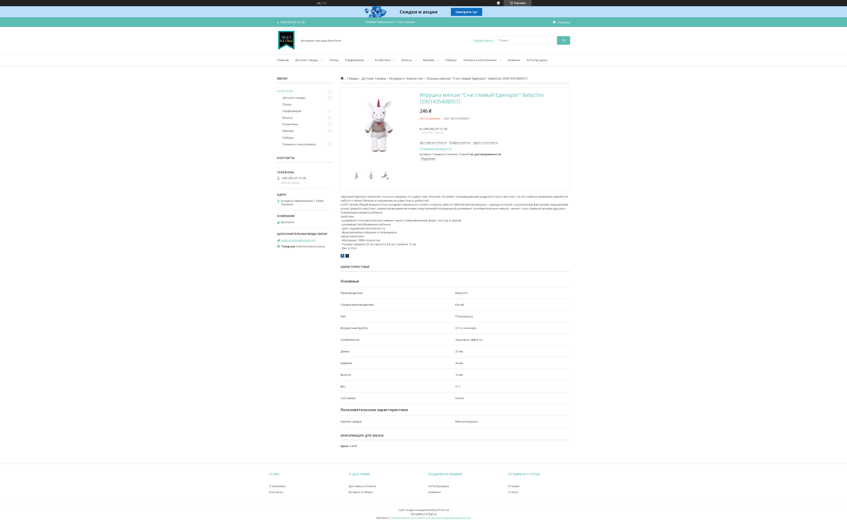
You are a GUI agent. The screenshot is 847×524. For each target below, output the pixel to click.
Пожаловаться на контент (408, 518)
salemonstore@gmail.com (298, 240)
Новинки (514, 60)
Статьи (513, 492)
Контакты (276, 492)
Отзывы (513, 486)
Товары (352, 78)
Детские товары (306, 60)
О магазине (277, 486)
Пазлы (334, 60)
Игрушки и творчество (406, 78)
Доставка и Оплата (362, 486)
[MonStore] (286, 49)
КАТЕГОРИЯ (285, 91)
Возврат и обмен (361, 492)
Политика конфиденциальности (449, 518)
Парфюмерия (354, 60)
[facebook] (342, 256)
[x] (347, 256)
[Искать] (563, 40)
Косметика (382, 60)
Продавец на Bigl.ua (424, 514)
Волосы (407, 60)
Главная (283, 60)
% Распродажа (537, 60)
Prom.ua (443, 510)
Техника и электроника (480, 60)
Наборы (451, 60)
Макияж (428, 60)
